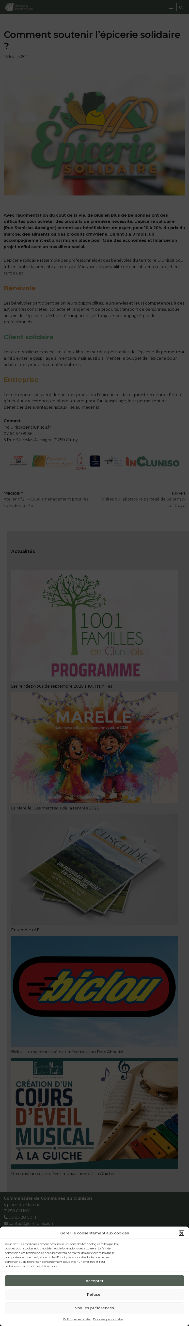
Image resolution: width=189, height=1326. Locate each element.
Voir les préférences (94, 1308)
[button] (181, 1233)
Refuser (94, 1294)
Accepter (95, 1280)
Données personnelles (108, 1319)
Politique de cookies (77, 1319)
